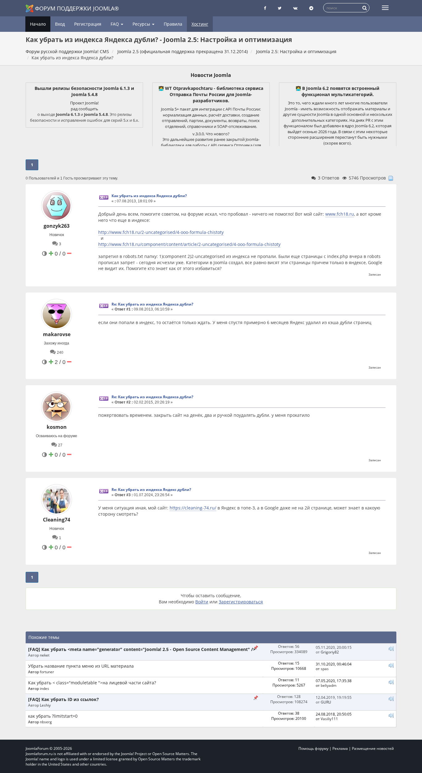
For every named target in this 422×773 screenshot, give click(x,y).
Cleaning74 (56, 519)
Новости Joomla (211, 75)
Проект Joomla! (84, 103)
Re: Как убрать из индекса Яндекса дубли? (152, 304)
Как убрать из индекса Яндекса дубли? (149, 195)
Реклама (340, 748)
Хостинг (200, 24)
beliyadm (328, 685)
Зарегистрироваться (241, 602)
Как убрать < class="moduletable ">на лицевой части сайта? (92, 683)
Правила (173, 24)
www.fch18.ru (339, 214)
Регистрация (87, 24)
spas (325, 668)
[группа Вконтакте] (295, 8)
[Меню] (385, 7)
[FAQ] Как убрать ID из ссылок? (63, 699)
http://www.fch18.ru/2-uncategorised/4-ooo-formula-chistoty (161, 232)
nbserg (46, 721)
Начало (38, 24)
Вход (60, 24)
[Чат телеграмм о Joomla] (311, 8)
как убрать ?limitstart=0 (53, 716)
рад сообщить (84, 109)
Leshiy (45, 705)
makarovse (56, 334)
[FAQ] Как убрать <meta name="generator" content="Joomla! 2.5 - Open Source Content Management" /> (141, 649)
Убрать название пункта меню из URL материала (81, 666)
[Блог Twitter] (279, 8)
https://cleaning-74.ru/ (193, 508)
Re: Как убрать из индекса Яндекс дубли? (151, 489)
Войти (201, 602)
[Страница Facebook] (265, 8)
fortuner (47, 671)
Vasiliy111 (329, 718)
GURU (326, 701)
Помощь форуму (313, 748)
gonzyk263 (57, 225)
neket (44, 655)
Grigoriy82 (330, 651)
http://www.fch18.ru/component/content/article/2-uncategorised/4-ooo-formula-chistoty (189, 244)
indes (44, 688)
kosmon (57, 427)
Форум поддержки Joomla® (77, 8)
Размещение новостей (373, 748)
